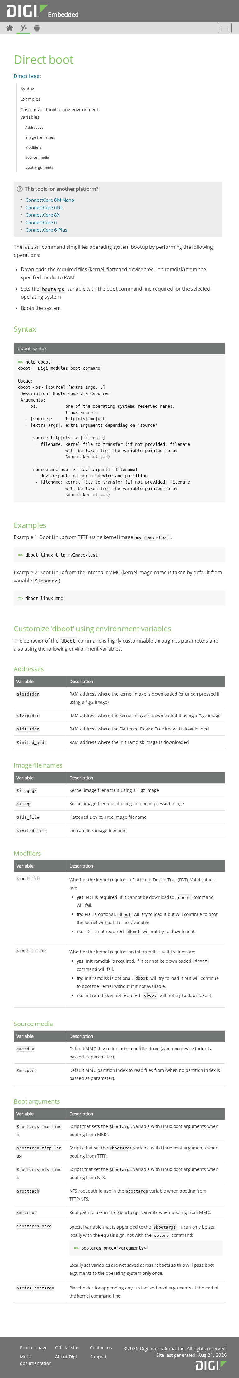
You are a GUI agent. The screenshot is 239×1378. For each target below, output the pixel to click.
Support (98, 1357)
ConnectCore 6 (41, 222)
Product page (34, 1348)
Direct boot (27, 76)
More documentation (36, 1360)
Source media (37, 157)
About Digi (66, 1357)
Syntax (27, 88)
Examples (30, 99)
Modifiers (33, 147)
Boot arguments (39, 167)
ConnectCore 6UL (44, 207)
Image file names (40, 137)
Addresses (34, 127)
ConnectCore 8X (43, 215)
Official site (66, 1348)
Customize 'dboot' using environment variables (59, 113)
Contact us (101, 1348)
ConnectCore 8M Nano (50, 200)
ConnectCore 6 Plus (46, 230)
